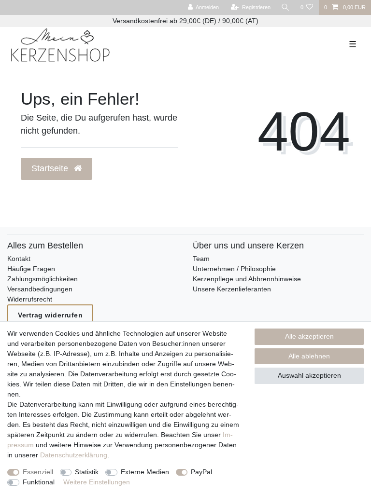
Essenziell (38, 472)
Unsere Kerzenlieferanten (232, 289)
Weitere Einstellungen (96, 482)
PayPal (201, 472)
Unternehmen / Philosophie (234, 269)
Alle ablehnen (309, 356)
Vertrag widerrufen (50, 315)
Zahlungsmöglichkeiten (42, 279)
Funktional (39, 482)
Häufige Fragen (31, 269)
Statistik (87, 472)
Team (201, 258)
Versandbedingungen (39, 289)
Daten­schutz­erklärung (73, 455)
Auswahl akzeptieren (309, 375)
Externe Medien (145, 472)
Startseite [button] (51, 168)
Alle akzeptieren (309, 336)
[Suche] (285, 7)
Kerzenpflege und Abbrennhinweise (247, 279)
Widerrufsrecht (29, 299)
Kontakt (18, 258)
